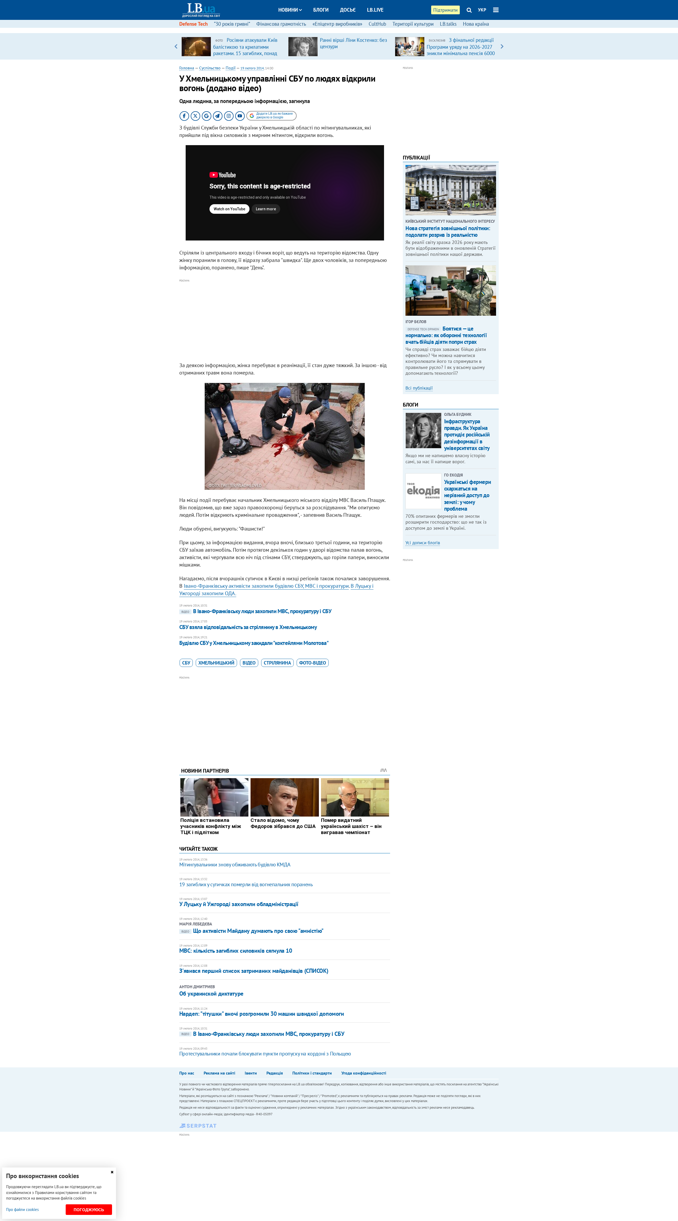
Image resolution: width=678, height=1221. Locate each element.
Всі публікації (419, 388)
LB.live (375, 10)
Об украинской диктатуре (211, 993)
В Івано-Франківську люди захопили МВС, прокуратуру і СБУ (256, 611)
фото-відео (312, 663)
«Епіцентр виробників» (337, 24)
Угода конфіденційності (363, 1073)
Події (230, 67)
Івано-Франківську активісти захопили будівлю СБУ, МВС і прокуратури (266, 585)
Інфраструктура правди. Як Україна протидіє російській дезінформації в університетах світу (467, 435)
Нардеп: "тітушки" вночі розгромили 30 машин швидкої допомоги (261, 1013)
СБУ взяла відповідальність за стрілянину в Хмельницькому (248, 627)
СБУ (186, 663)
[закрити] (112, 1172)
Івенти (251, 1073)
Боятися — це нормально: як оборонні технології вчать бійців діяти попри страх (446, 335)
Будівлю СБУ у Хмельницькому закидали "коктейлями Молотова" (254, 643)
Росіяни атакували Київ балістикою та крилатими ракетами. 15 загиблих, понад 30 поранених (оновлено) (245, 50)
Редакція (274, 1073)
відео (249, 663)
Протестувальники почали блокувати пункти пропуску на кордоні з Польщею (265, 1053)
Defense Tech (193, 24)
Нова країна (476, 24)
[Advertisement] (284, 321)
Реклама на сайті (219, 1073)
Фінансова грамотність (281, 24)
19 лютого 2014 (252, 68)
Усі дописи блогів (422, 543)
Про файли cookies (22, 1209)
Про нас (186, 1073)
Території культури (413, 24)
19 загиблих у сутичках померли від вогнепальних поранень (246, 884)
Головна (186, 67)
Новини (288, 10)
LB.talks (448, 24)
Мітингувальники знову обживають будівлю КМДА (234, 864)
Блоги (321, 10)
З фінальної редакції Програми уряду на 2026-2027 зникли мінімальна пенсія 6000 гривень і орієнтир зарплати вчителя (461, 53)
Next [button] (502, 46)
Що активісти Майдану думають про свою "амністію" (252, 930)
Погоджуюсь (89, 1209)
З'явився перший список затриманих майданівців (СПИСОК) (253, 970)
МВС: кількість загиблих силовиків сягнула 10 (235, 950)
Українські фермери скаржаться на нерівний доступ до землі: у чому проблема (467, 495)
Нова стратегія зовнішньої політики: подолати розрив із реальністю (447, 231)
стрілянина (277, 663)
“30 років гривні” (232, 24)
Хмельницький (216, 663)
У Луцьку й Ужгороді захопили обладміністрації (238, 904)
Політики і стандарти (312, 1073)
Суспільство (210, 67)
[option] (232, 46)
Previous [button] (176, 46)
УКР (482, 10)
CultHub (377, 24)
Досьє (348, 10)
